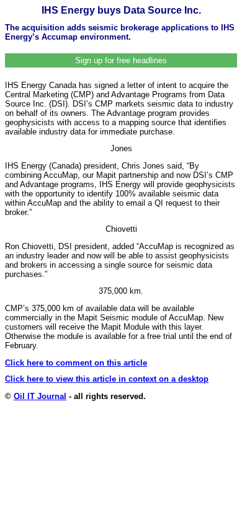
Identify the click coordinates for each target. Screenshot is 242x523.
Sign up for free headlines (121, 60)
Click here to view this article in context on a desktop (106, 379)
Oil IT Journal (40, 396)
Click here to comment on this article (76, 362)
